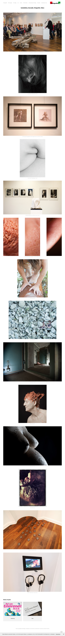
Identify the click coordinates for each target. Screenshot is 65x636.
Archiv (21, 2)
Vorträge (14, 2)
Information (25, 2)
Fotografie (5, 2)
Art (18, 2)
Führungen (10, 2)
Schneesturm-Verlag (32, 2)
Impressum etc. (44, 2)
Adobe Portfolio (46, 628)
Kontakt (38, 2)
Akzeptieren (58, 634)
